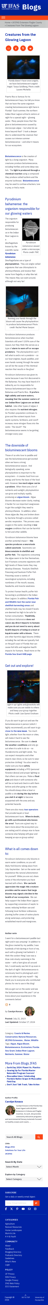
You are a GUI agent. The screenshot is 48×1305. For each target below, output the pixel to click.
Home (7, 22)
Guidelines (9, 1258)
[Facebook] (6, 1209)
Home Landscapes (13, 1230)
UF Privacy (10, 1274)
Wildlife (34, 1040)
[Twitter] (11, 1209)
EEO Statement (12, 1286)
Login (7, 1265)
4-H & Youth (10, 1236)
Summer (19, 1054)
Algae (13, 1043)
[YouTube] (23, 1209)
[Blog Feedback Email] (29, 1209)
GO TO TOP (26, 1297)
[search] (39, 1137)
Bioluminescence (13, 156)
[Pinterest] (17, 1209)
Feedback (9, 1249)
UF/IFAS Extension (14, 1040)
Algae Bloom (23, 1043)
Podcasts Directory (13, 1255)
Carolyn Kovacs (14, 1101)
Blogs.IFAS (10, 1147)
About (7, 1245)
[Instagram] (35, 1209)
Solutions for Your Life (15, 1150)
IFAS (42, 1300)
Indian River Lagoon (25, 1050)
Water (27, 1040)
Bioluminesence (12, 1047)
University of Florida (39, 1298)
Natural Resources (27, 1037)
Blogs (31, 6)
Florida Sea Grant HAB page (18, 654)
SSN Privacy (10, 1277)
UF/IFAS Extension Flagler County (27, 22)
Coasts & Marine (22, 1033)
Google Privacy (11, 1280)
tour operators (31, 809)
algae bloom (23, 497)
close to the (16, 731)
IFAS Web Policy (12, 1283)
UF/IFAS (8, 1153)
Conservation (11, 1037)
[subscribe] (36, 1203)
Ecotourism (26, 1047)
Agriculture (10, 1224)
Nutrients (9, 1054)
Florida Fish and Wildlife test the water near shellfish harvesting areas (22, 602)
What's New (10, 1261)
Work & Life (10, 1233)
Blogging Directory (13, 1252)
